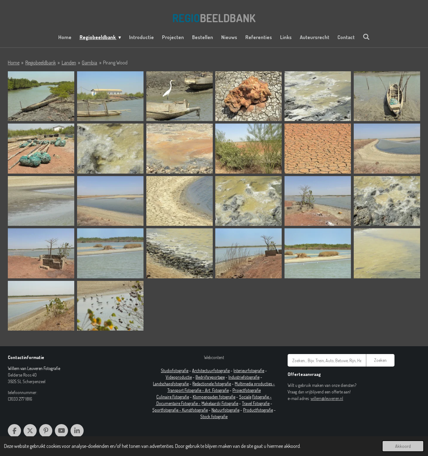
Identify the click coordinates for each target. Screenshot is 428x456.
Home (13, 62)
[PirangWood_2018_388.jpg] (248, 253)
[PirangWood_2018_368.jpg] (110, 96)
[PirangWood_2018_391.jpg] (248, 201)
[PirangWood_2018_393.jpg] (386, 253)
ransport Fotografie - (187, 390)
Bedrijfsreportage (210, 377)
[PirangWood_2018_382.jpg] (179, 201)
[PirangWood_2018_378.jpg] (41, 201)
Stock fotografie (213, 416)
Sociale (245, 396)
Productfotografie (258, 410)
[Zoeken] (366, 36)
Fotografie (220, 390)
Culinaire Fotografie (172, 396)
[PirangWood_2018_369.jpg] (179, 96)
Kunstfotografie (195, 410)
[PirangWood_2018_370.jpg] (248, 96)
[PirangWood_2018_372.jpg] (41, 148)
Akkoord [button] (403, 446)
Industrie (235, 377)
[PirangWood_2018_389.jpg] (317, 253)
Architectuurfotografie (211, 370)
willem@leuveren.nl (327, 398)
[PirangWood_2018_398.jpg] (110, 306)
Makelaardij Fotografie (219, 403)
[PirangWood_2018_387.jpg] (110, 253)
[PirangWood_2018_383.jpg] (317, 201)
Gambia (89, 62)
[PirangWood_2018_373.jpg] (179, 148)
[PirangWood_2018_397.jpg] (41, 306)
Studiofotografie (174, 370)
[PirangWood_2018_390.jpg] (179, 253)
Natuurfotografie (225, 410)
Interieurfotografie (248, 370)
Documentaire (168, 403)
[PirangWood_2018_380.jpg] (110, 201)
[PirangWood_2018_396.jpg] (386, 201)
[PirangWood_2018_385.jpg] (41, 253)
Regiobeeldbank (40, 62)
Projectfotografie (246, 390)
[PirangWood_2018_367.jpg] (41, 96)
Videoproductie (179, 377)
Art (208, 390)
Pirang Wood (115, 62)
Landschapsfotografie (171, 383)
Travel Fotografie (255, 403)
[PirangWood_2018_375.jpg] (248, 148)
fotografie (251, 377)
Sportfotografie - (167, 410)
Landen (69, 62)
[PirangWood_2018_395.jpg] (110, 148)
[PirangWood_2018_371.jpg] (386, 96)
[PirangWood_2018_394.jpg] (317, 96)
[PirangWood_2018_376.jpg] (317, 148)
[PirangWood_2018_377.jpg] (386, 148)
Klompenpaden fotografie (214, 396)
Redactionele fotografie (211, 383)
